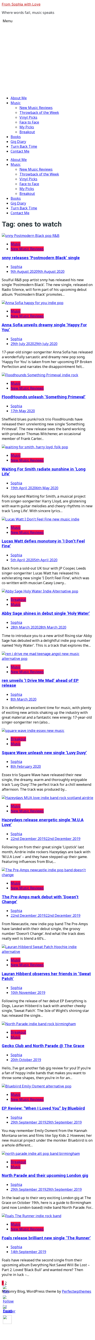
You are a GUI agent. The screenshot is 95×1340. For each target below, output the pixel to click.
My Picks (26, 127)
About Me (19, 98)
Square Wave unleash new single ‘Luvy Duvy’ (44, 752)
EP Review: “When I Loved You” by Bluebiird (43, 1108)
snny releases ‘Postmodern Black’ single (41, 257)
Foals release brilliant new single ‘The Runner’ (46, 1238)
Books (16, 136)
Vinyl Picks (28, 117)
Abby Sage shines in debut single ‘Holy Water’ (46, 613)
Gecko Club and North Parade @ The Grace (43, 1045)
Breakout (27, 131)
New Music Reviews (36, 107)
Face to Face (29, 122)
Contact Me (20, 151)
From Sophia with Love (21, 4)
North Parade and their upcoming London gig (45, 1175)
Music (16, 102)
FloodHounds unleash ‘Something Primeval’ (44, 397)
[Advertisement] (47, 59)
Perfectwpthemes (76, 1291)
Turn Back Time (24, 146)
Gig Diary (18, 141)
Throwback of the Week (39, 112)
